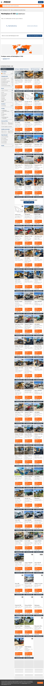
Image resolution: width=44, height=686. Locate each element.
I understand (40, 682)
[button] (7, 69)
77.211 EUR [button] (27, 550)
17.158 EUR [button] (37, 245)
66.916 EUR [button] (17, 245)
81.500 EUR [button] (17, 355)
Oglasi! (41, 2)
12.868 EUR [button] (37, 131)
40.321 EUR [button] (17, 131)
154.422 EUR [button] (37, 311)
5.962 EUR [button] (37, 634)
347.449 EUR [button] (27, 613)
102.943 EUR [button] (17, 528)
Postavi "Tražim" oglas (28, 202)
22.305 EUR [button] (37, 174)
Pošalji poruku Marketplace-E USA (34, 35)
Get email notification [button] (33, 25)
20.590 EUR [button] (17, 550)
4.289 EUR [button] (17, 89)
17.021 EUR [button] (37, 223)
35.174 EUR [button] (37, 89)
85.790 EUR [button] (37, 152)
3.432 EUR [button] (17, 152)
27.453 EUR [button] (27, 152)
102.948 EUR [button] (27, 656)
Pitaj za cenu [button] (17, 289)
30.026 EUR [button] (27, 195)
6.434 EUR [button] (37, 507)
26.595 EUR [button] (17, 333)
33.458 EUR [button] (17, 223)
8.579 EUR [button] (37, 677)
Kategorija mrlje (4, 76)
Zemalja (3, 108)
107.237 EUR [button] (37, 443)
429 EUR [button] (26, 110)
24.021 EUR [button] (27, 267)
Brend (2, 88)
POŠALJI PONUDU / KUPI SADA (18, 86)
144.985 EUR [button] (17, 311)
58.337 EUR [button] (27, 245)
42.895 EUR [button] (17, 174)
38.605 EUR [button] (27, 131)
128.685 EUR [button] (17, 485)
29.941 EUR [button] (17, 592)
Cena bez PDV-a (4, 121)
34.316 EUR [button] (37, 110)
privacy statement (4, 684)
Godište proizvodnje (5, 129)
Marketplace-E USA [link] (19, 90)
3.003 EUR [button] (37, 195)
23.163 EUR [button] (37, 485)
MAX (8, 122)
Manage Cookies (24, 683)
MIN (2, 122)
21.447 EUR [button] (27, 223)
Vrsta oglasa (3, 71)
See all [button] (2, 101)
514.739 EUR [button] (17, 570)
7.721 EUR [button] (27, 89)
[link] (19, 75)
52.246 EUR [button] (37, 570)
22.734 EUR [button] (27, 507)
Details (2, 145)
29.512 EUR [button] (37, 355)
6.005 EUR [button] (27, 592)
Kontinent (3, 103)
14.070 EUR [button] (27, 485)
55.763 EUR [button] (27, 677)
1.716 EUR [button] (17, 110)
